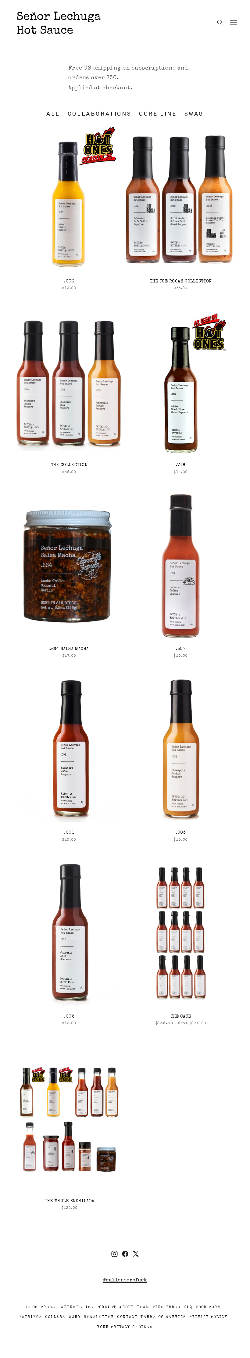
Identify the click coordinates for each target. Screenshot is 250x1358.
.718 (180, 465)
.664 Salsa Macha (69, 649)
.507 (180, 649)
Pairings (31, 1317)
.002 (69, 1017)
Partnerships (76, 1308)
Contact (127, 1317)
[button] (233, 22)
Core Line (158, 113)
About (126, 1308)
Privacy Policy (209, 1317)
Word (75, 1317)
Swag (194, 113)
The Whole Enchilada (70, 1201)
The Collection (69, 465)
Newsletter (99, 1317)
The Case (180, 1017)
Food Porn (208, 1308)
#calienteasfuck (125, 1280)
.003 (181, 833)
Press (48, 1308)
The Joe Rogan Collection (181, 281)
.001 (69, 833)
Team (143, 1308)
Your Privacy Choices (125, 1327)
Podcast (106, 1308)
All (53, 113)
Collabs (55, 1317)
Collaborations (99, 113)
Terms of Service (163, 1317)
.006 (69, 281)
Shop (32, 1308)
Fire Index (166, 1308)
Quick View (69, 198)
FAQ (188, 1308)
